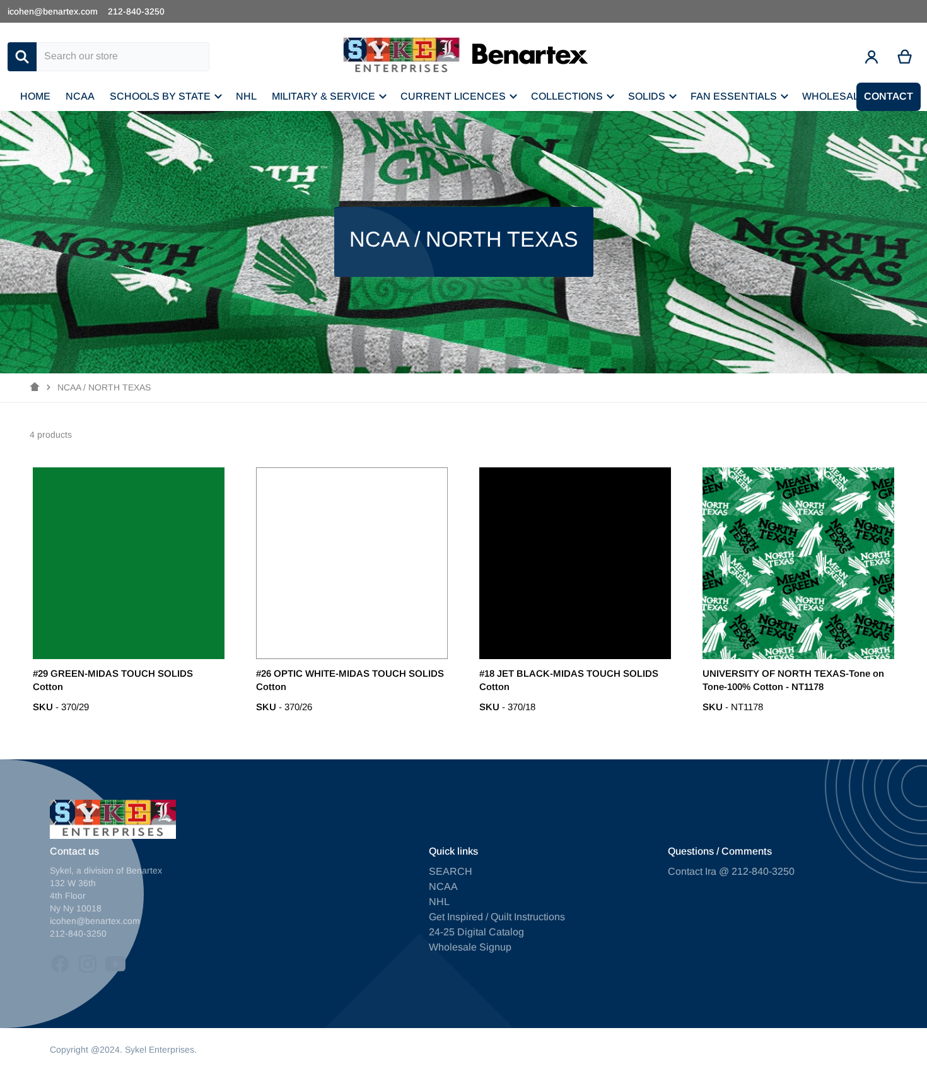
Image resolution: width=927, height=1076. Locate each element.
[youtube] (115, 964)
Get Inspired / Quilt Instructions (497, 916)
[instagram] (88, 964)
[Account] (872, 57)
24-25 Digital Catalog (476, 932)
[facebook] (60, 964)
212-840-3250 (136, 11)
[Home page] (35, 387)
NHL (439, 901)
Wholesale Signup (470, 947)
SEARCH (450, 871)
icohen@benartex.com (53, 11)
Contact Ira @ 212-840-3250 (731, 871)
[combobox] (123, 56)
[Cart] (905, 57)
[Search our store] (22, 56)
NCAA (443, 886)
